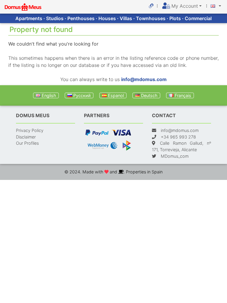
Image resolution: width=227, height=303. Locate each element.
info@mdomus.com (144, 79)
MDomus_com (175, 156)
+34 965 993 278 (178, 136)
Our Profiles (27, 143)
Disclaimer (26, 136)
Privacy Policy (29, 130)
